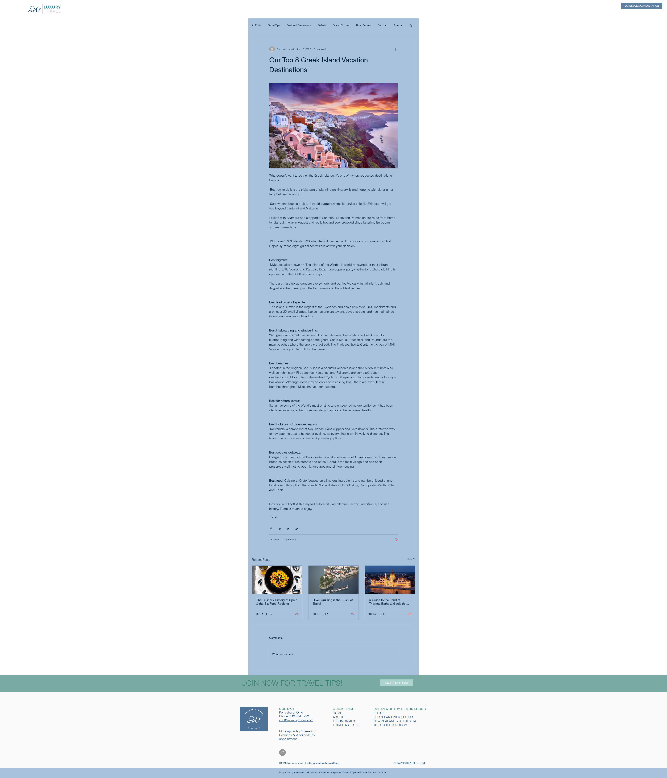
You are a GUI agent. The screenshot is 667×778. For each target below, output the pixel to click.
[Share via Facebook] (271, 528)
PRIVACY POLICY (402, 763)
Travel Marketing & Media (327, 763)
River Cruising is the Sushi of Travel (333, 601)
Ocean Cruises (341, 25)
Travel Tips (274, 25)
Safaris (322, 25)
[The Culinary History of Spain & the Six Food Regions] (277, 580)
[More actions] (396, 49)
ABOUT (338, 717)
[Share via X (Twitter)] (279, 528)
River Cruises (363, 25)
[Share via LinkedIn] (288, 528)
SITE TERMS (419, 763)
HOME (337, 713)
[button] (410, 25)
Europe (382, 25)
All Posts (256, 25)
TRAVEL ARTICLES (346, 725)
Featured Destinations (299, 25)
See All (411, 559)
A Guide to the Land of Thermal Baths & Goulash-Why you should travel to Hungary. (387, 601)
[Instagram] (282, 752)
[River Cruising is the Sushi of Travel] (333, 580)
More (396, 25)
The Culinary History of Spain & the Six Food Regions (276, 601)
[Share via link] (296, 528)
